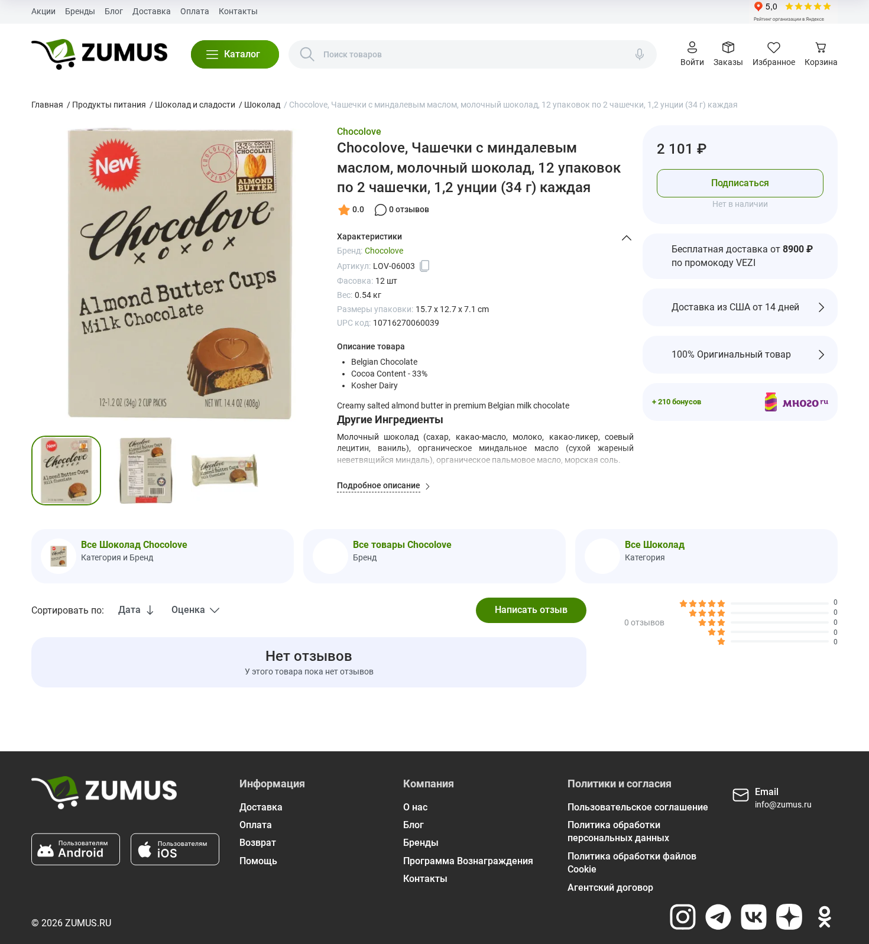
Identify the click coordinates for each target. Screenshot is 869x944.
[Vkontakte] (754, 917)
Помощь (258, 861)
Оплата (194, 11)
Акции (43, 11)
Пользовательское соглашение (638, 807)
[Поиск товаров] (307, 54)
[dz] (789, 917)
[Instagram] (683, 917)
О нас (415, 807)
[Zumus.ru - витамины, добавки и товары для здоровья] (99, 54)
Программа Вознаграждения (468, 861)
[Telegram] (718, 917)
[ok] (825, 917)
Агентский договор (610, 887)
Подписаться (740, 182)
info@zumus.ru (783, 804)
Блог (114, 11)
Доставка (151, 11)
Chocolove (359, 131)
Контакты (238, 11)
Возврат (257, 842)
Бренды (80, 11)
